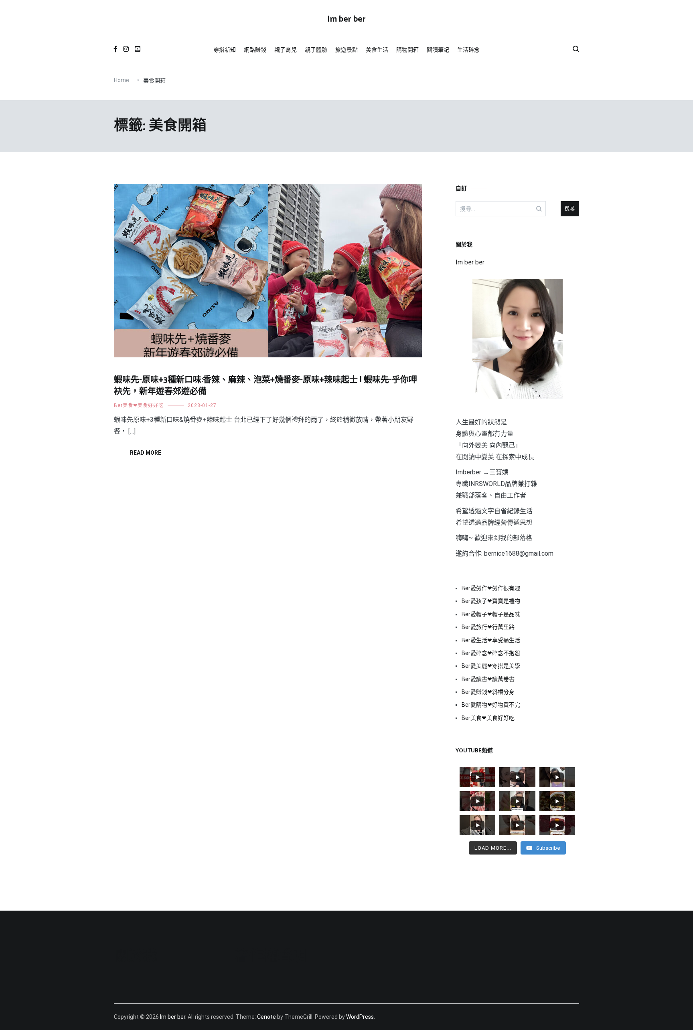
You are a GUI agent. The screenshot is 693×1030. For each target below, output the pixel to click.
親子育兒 (285, 49)
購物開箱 (407, 49)
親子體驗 (316, 49)
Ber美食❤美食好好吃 (139, 405)
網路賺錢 (255, 49)
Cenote (266, 1017)
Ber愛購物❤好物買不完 (491, 704)
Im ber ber (346, 19)
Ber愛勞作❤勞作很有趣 (491, 588)
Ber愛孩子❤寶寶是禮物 (491, 601)
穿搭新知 (224, 49)
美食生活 (377, 49)
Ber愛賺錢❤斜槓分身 (488, 692)
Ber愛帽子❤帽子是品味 (491, 614)
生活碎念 (468, 49)
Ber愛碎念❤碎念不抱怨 (491, 653)
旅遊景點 (346, 49)
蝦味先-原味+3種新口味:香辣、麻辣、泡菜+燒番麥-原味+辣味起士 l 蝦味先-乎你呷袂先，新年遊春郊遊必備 (265, 385)
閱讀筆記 (438, 49)
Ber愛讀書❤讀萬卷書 (488, 679)
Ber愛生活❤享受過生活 (491, 640)
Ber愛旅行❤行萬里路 (488, 627)
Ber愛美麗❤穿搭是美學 (491, 666)
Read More (145, 452)
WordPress (360, 1017)
